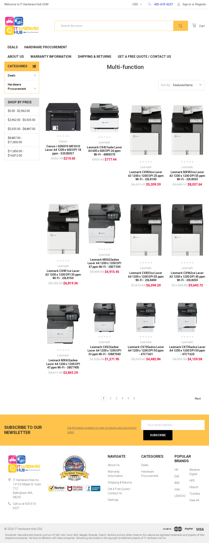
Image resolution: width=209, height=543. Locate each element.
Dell (177, 476)
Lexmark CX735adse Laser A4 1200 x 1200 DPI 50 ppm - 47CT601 (146, 350)
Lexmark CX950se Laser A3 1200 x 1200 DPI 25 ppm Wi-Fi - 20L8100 (146, 175)
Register (200, 4)
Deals (13, 47)
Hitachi (193, 487)
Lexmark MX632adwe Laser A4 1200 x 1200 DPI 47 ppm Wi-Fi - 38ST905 (63, 364)
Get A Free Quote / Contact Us (144, 57)
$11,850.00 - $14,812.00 (16, 153)
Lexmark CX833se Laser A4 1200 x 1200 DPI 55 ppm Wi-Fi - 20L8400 (146, 276)
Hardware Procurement (45, 47)
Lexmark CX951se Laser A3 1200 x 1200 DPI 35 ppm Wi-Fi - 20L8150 (63, 274)
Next (198, 398)
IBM (177, 482)
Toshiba (194, 493)
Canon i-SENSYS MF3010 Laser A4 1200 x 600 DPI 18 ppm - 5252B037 (63, 150)
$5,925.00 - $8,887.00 (21, 129)
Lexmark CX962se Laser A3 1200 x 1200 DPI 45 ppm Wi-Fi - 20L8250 (187, 276)
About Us (16, 57)
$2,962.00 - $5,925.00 (21, 120)
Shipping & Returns (94, 57)
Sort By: (166, 85)
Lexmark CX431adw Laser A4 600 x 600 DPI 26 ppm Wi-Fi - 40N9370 (104, 151)
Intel (177, 489)
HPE (192, 480)
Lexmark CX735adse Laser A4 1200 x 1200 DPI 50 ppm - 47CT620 (187, 350)
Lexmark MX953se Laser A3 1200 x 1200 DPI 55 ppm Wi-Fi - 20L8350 (187, 175)
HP (176, 469)
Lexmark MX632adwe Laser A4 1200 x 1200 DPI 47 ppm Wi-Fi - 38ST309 (104, 263)
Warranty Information (50, 57)
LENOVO (180, 496)
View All (194, 500)
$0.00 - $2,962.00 (19, 111)
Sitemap (113, 499)
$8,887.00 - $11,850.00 (15, 140)
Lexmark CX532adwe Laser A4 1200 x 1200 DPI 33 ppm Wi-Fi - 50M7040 (104, 350)
